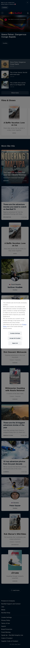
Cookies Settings (15, 333)
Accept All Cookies (15, 338)
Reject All (15, 343)
